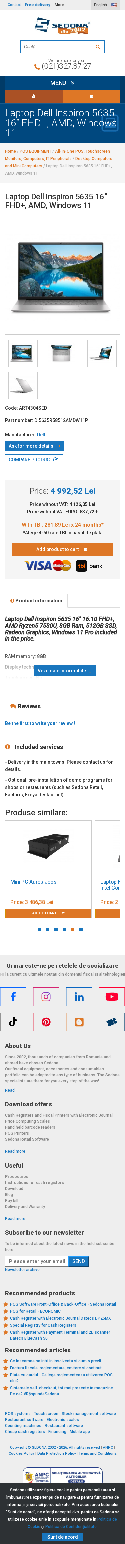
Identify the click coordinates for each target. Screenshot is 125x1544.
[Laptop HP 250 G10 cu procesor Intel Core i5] (77, 846)
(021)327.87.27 (66, 66)
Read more (15, 1151)
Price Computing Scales (27, 1121)
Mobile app (80, 1431)
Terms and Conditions (98, 1453)
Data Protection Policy (56, 1453)
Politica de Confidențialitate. (71, 1526)
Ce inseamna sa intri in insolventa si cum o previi (55, 1361)
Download (14, 1188)
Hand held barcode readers (30, 1127)
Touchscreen (46, 1413)
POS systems (18, 1413)
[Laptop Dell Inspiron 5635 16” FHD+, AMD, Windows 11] (23, 353)
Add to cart (73, 913)
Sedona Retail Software (27, 1139)
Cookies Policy (21, 1453)
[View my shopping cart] (91, 96)
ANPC (108, 1447)
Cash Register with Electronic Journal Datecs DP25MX (60, 1318)
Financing (57, 1431)
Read (10, 1090)
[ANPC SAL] (63, 1477)
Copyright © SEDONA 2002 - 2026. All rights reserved (55, 1447)
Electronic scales (63, 1419)
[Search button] (99, 46)
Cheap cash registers (25, 1431)
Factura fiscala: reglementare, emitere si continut (56, 1368)
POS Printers (17, 1133)
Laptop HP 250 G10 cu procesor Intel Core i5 (76, 885)
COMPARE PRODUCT (31, 459)
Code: (11, 408)
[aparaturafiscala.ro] (62, 26)
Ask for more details (31, 446)
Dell (41, 434)
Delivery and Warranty (25, 1206)
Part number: (19, 420)
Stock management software (89, 1413)
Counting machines (23, 1425)
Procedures (16, 1176)
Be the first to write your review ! (40, 723)
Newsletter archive (22, 1269)
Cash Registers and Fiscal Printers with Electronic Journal (59, 1115)
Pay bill (11, 1200)
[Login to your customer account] (34, 96)
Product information (38, 600)
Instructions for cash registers (34, 1182)
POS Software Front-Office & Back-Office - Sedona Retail (63, 1304)
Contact (14, 5)
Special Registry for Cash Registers (43, 1325)
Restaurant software (24, 1419)
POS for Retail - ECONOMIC (35, 1311)
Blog (9, 1194)
